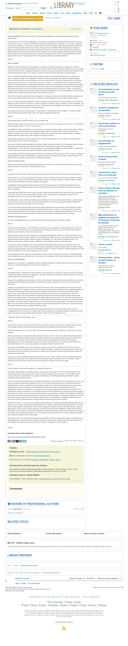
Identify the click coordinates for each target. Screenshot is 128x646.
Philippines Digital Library (53, 573)
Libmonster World (56, 479)
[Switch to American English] (118, 2)
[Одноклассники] (11, 441)
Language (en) (37, 573)
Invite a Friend (27, 573)
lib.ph (10, 427)
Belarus (34, 605)
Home (9, 565)
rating (100, 40)
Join (114, 18)
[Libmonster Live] (118, 11)
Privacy (12, 573)
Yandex (58, 460)
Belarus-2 (103, 605)
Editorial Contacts (23, 578)
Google (52, 460)
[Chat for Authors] (118, 9)
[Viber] (20, 441)
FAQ (21, 573)
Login (118, 18)
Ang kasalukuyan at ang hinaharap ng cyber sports (108, 92)
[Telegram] (25, 441)
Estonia (83, 605)
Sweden (69, 602)
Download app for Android (64, 622)
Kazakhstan (54, 605)
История (107, 207)
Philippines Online (103, 33)
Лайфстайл (108, 270)
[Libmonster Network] (107, 587)
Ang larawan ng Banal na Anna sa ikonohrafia (109, 124)
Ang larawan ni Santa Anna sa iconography (107, 173)
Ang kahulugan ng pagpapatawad (106, 142)
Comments (56, 18)
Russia (25, 605)
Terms (17, 573)
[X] (17, 441)
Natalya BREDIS (36, 29)
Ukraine (43, 605)
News (24, 583)
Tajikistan (74, 605)
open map (47, 589)
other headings (101, 45)
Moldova (65, 605)
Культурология (109, 165)
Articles (16, 565)
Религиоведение (110, 133)
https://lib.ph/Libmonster (42, 456)
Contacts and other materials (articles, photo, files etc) (43, 452)
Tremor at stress (105, 244)
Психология (108, 149)
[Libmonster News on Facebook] (118, 7)
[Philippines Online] (93, 37)
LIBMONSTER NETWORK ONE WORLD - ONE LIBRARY (64, 597)
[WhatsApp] (23, 441)
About (18, 583)
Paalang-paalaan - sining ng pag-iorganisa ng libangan (108, 260)
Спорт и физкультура (111, 100)
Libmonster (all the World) (40, 460)
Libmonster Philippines (45, 479)
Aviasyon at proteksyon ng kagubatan (108, 108)
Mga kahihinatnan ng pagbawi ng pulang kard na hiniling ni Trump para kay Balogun (109, 219)
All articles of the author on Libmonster (104, 50)
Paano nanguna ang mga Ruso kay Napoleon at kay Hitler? (109, 190)
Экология (107, 116)
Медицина (108, 250)
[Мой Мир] (14, 441)
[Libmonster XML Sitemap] (64, 629)
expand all (27, 509)
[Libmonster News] (117, 4)
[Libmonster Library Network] (123, 587)
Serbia (78, 602)
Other (93, 45)
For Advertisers (34, 583)
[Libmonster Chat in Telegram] (84, 578)
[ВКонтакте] (9, 441)
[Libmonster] (6, 581)
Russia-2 (93, 605)
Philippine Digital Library (14, 587)
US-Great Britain (57, 602)
